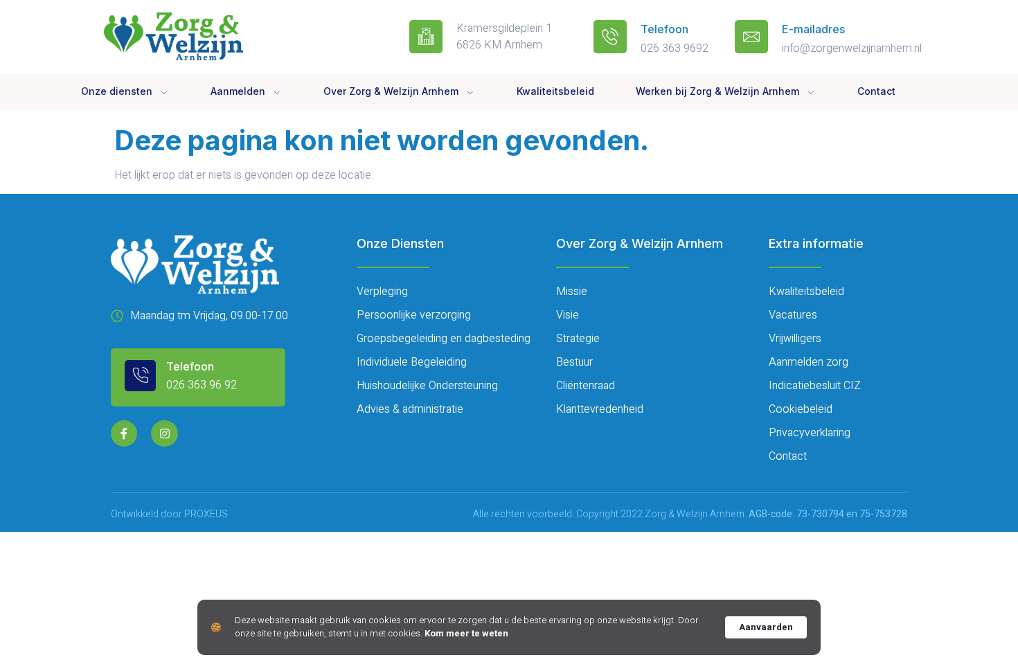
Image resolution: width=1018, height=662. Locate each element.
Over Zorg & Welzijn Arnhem (390, 91)
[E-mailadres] (751, 36)
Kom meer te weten (466, 633)
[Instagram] (164, 433)
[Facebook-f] (124, 433)
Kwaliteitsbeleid (555, 91)
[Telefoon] (610, 36)
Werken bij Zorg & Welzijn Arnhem (717, 91)
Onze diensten (116, 91)
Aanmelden (238, 91)
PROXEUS (206, 514)
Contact (876, 91)
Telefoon (664, 29)
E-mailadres (813, 29)
